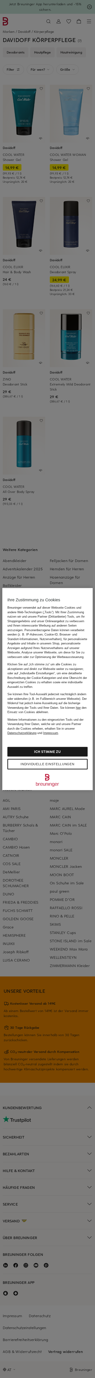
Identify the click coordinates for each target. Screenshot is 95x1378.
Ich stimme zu (47, 751)
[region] (47, 689)
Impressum (50, 733)
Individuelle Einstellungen (47, 764)
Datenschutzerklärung (21, 733)
